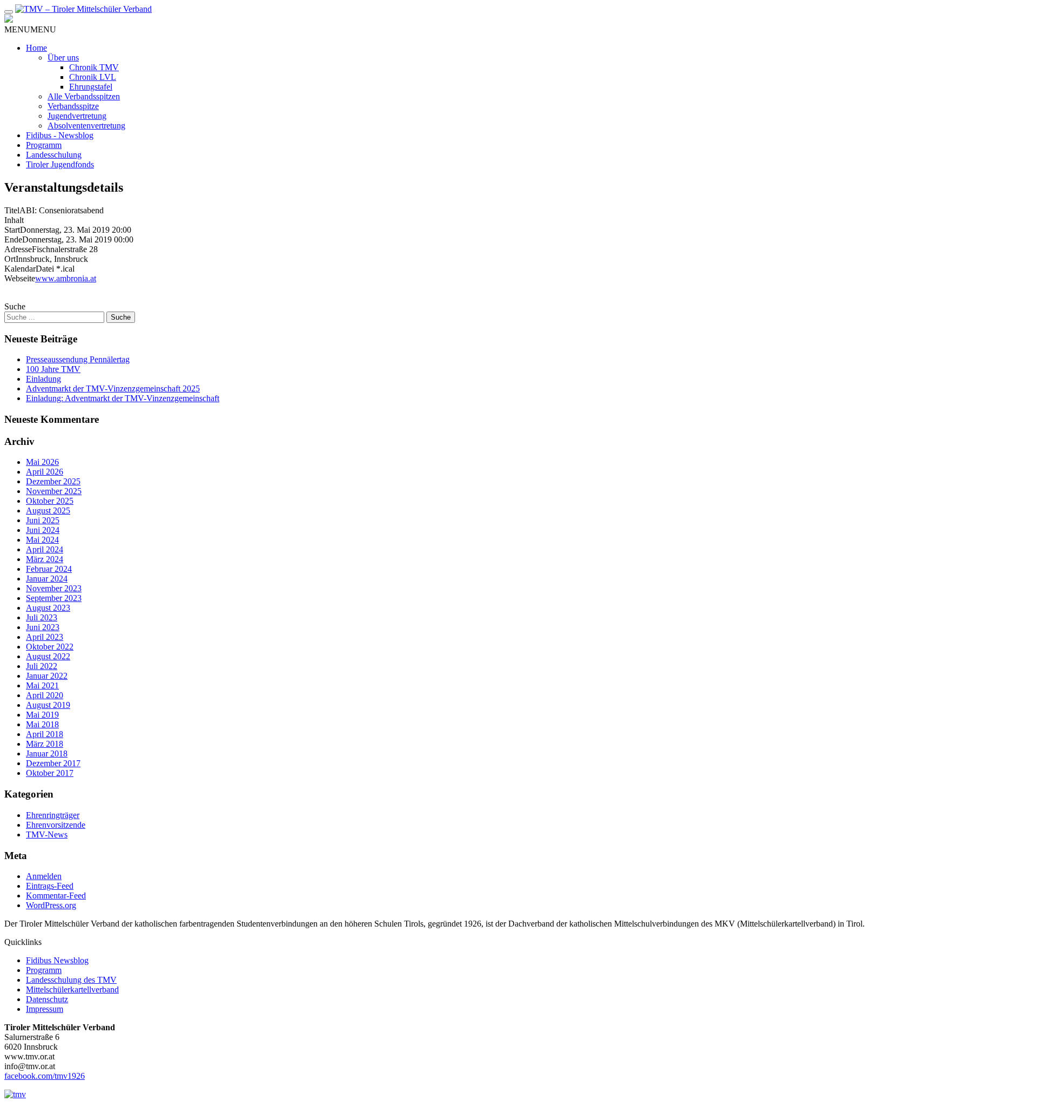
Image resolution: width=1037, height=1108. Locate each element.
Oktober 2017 (49, 773)
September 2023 (54, 598)
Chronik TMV (94, 67)
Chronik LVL (92, 77)
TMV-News (47, 834)
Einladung (43, 378)
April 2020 (44, 695)
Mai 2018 (42, 724)
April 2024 (44, 549)
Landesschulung (54, 154)
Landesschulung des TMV (71, 979)
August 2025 (48, 510)
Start (12, 229)
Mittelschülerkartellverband (72, 989)
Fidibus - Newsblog (59, 135)
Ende (13, 239)
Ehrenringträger (52, 815)
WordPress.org (51, 905)
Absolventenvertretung (86, 125)
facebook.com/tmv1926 (44, 1075)
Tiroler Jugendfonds (60, 164)
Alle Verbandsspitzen (84, 96)
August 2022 (48, 656)
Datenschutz (47, 999)
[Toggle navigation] (8, 11)
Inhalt (14, 220)
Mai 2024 (42, 539)
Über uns (63, 57)
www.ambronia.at (65, 278)
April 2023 (44, 636)
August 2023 (48, 607)
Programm (44, 145)
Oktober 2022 (49, 646)
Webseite (19, 278)
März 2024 (44, 559)
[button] (30, 29)
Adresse (18, 249)
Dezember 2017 (53, 763)
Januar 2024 (47, 578)
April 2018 (44, 734)
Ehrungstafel (90, 86)
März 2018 (44, 743)
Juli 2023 (41, 617)
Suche (14, 306)
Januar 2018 (47, 753)
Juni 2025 (42, 520)
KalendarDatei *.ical (39, 268)
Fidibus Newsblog (57, 960)
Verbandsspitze (73, 106)
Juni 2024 (42, 530)
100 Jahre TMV (53, 369)
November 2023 (54, 588)
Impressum (44, 1009)
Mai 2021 (42, 685)
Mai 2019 (42, 714)
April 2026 (44, 471)
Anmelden (44, 876)
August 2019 (48, 705)
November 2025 (54, 491)
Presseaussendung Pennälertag (78, 359)
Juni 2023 (42, 627)
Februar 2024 (49, 568)
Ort (10, 259)
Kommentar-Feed (56, 895)
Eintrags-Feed (49, 885)
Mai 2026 (42, 462)
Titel (11, 210)
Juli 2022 (41, 666)
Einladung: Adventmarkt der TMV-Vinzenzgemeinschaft (122, 398)
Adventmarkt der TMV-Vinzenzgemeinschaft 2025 (113, 388)
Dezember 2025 (53, 481)
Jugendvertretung (77, 115)
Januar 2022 (47, 675)
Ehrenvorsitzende (55, 824)
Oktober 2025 (49, 500)
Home (36, 47)
